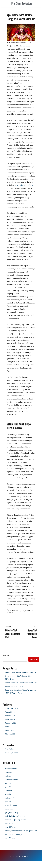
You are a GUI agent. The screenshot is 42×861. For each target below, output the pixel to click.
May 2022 (9, 726)
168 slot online (11, 769)
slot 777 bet (10, 838)
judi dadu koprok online (15, 816)
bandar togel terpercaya (15, 820)
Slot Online (11, 613)
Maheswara (14, 610)
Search (6, 655)
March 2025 (10, 715)
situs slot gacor (11, 805)
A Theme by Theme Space (21, 856)
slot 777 (8, 787)
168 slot (8, 794)
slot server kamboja (13, 834)
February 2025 (11, 719)
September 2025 (12, 708)
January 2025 (10, 723)
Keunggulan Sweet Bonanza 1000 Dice (21, 672)
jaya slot (8, 801)
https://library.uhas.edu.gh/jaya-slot (21, 831)
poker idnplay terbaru (24, 185)
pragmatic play (11, 812)
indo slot (9, 790)
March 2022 (10, 734)
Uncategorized (11, 753)
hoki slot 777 (10, 798)
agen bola (9, 809)
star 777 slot (10, 827)
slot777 (8, 783)
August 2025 (10, 712)
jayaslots (9, 823)
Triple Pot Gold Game (14, 686)
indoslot (8, 772)
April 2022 (9, 730)
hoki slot (8, 776)
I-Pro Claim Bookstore (21, 3)
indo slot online (11, 779)
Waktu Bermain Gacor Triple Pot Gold (21, 683)
